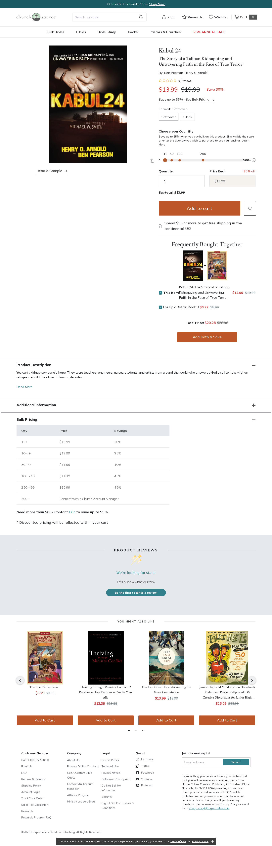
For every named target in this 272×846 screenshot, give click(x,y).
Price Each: (217, 171)
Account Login (30, 792)
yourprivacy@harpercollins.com (209, 808)
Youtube (146, 779)
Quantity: (166, 171)
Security (107, 797)
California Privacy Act (115, 779)
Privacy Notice (111, 773)
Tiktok (145, 766)
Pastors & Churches (165, 32)
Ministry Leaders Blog (81, 801)
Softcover (168, 117)
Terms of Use (110, 766)
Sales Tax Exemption (34, 804)
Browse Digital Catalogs (83, 766)
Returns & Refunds (33, 779)
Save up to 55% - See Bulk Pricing (184, 99)
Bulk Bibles (56, 32)
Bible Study (107, 32)
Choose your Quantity (176, 131)
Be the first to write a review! (136, 593)
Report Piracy (110, 760)
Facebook (147, 772)
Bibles (81, 32)
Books (133, 32)
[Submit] (141, 17)
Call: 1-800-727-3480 (35, 760)
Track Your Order (32, 798)
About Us (73, 760)
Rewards (27, 811)
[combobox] (109, 17)
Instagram (147, 759)
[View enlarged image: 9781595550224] (88, 104)
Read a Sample (49, 170)
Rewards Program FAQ (36, 817)
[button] (250, 208)
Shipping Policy (31, 785)
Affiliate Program (78, 795)
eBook (187, 117)
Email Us (26, 766)
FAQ (24, 773)
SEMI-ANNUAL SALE (209, 32)
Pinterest (147, 785)
